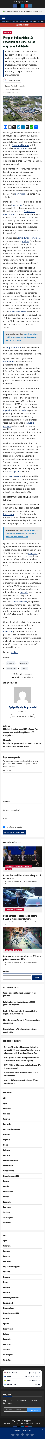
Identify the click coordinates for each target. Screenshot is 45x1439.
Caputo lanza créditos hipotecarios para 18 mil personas (22, 877)
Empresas (6, 1139)
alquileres (32, 553)
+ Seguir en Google (13, 80)
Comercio (9, 950)
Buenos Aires (21, 148)
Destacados (9, 866)
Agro (5, 1103)
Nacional (6, 1181)
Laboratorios (9, 361)
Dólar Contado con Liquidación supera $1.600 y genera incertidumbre (20, 917)
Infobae (25, 241)
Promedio (26, 677)
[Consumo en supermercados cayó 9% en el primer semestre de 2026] (22, 940)
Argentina (7, 410)
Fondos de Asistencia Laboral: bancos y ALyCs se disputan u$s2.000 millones (20, 1012)
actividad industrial (17, 311)
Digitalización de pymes (11, 1129)
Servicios (6, 1212)
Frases (5, 1144)
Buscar (6, 971)
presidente (36, 238)
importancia (8, 514)
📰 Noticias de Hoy (22, 25)
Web (5, 818)
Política (8, 869)
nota (29, 674)
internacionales (20, 601)
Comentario (9, 770)
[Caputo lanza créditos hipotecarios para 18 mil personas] (22, 859)
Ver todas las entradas (22, 716)
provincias (20, 193)
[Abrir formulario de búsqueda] (41, 17)
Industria (6, 1155)
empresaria (15, 476)
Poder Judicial (8, 1191)
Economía (7, 32)
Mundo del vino (8, 1170)
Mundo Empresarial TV (11, 1176)
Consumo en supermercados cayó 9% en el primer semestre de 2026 (22, 958)
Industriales (16, 205)
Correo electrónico (11, 810)
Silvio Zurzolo (24, 238)
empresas (24, 663)
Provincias (7, 1207)
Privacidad (28, 1423)
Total (16, 677)
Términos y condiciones (13, 1423)
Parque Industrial (13, 347)
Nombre (7, 801)
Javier (24, 410)
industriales (11, 668)
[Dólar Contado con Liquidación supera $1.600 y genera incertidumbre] (22, 900)
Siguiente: (22, 743)
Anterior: (20, 730)
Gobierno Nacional (20, 145)
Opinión (6, 1186)
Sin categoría (8, 1217)
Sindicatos (7, 1222)
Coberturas (7, 1108)
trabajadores (15, 471)
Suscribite (34, 1410)
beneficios (8, 631)
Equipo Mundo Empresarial (15, 86)
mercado (24, 592)
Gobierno (28, 866)
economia (10, 663)
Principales (7, 1202)
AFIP (5, 1098)
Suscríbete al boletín (14, 827)
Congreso (6, 1119)
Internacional (8, 1165)
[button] (3, 17)
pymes (24, 668)
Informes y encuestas (11, 1160)
